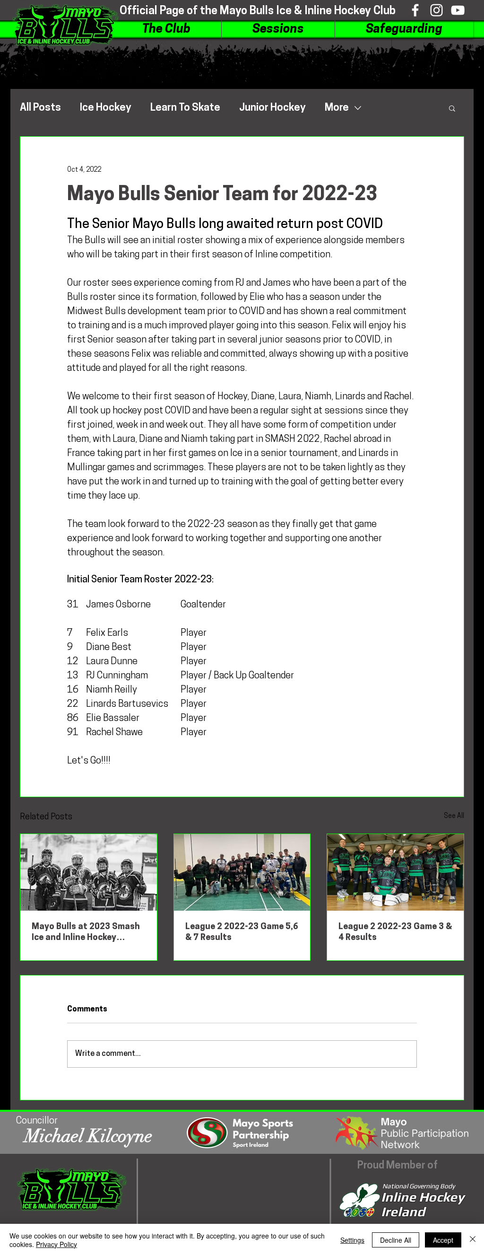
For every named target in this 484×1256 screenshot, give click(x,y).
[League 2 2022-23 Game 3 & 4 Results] (395, 872)
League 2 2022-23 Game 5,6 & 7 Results (241, 932)
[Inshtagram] (436, 10)
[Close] (472, 1239)
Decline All (395, 1240)
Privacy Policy (56, 1244)
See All (454, 816)
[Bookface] (415, 10)
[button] (166, 29)
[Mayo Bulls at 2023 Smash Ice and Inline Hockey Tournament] (88, 872)
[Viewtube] (457, 10)
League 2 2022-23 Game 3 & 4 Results (395, 932)
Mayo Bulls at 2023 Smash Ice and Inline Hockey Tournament (86, 933)
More (337, 108)
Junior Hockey (272, 108)
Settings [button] (352, 1240)
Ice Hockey (105, 108)
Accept (443, 1240)
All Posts (40, 108)
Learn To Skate (185, 108)
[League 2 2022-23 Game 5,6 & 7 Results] (242, 872)
